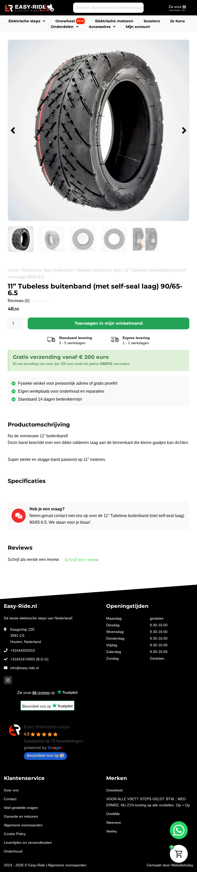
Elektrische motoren (114, 21)
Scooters (152, 21)
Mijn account (138, 26)
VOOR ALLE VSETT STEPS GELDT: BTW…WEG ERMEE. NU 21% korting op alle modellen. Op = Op (148, 802)
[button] (12, 130)
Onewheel (69, 21)
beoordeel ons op (43, 755)
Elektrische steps (24, 21)
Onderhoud (13, 851)
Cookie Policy (15, 834)
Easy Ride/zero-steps (47, 726)
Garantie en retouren (21, 816)
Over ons (11, 790)
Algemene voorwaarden (23, 825)
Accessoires (100, 26)
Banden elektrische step (99, 270)
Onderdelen (62, 26)
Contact (10, 799)
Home (13, 270)
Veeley (111, 831)
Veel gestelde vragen (21, 808)
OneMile (113, 814)
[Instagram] (8, 680)
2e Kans (177, 21)
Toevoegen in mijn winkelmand (109, 323)
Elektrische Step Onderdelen (48, 270)
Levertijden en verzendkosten (28, 842)
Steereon (113, 822)
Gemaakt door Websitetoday (170, 865)
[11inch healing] (98, 130)
